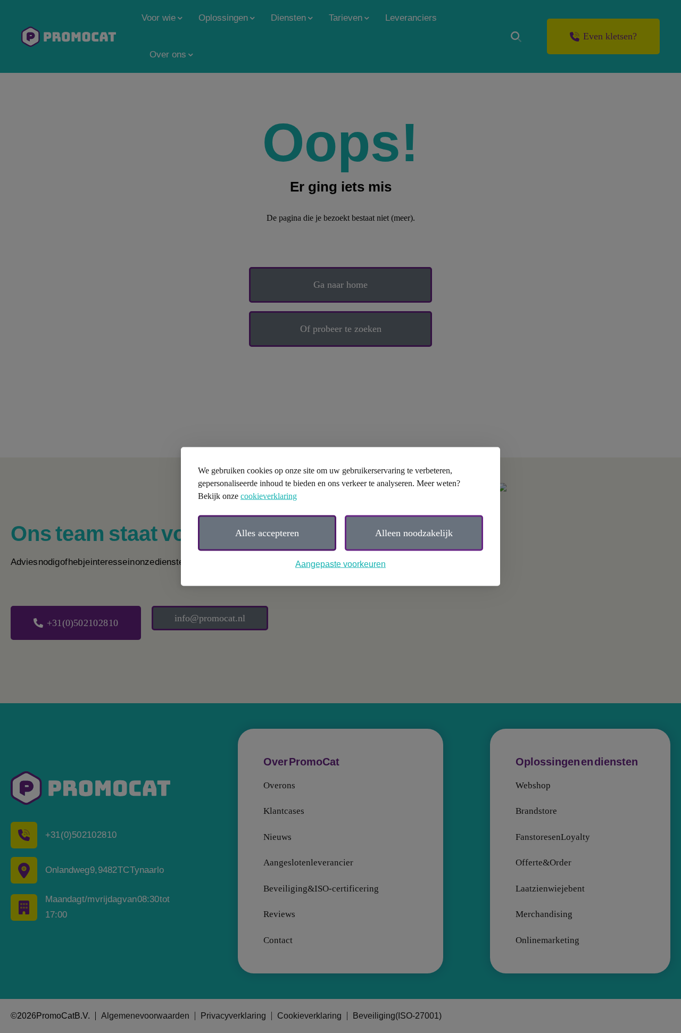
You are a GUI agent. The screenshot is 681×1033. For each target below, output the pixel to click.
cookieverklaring (268, 496)
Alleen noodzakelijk (414, 533)
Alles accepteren (267, 533)
